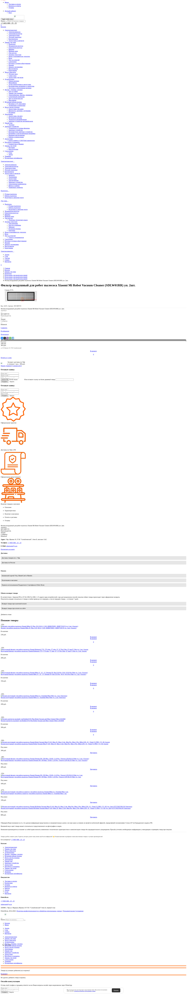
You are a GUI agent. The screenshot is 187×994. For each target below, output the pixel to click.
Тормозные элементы (16, 187)
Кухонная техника (15, 229)
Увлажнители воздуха (16, 46)
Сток (6, 256)
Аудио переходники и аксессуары (20, 84)
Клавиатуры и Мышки (16, 144)
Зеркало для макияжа (16, 67)
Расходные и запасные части (14, 197)
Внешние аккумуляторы (17, 135)
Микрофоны (13, 83)
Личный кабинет (10, 11)
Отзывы (11, 7)
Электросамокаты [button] (7, 251)
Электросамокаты (14, 32)
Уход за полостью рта (16, 98)
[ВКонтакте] (2, 338)
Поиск (3, 21)
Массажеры (12, 100)
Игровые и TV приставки (17, 104)
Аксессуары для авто (15, 116)
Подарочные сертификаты (13, 158)
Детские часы (13, 74)
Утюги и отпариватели (16, 237)
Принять (116, 990)
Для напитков (13, 223)
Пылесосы (12, 44)
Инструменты (13, 69)
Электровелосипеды (15, 33)
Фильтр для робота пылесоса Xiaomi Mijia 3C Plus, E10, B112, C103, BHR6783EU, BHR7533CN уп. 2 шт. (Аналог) (39, 628)
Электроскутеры (14, 35)
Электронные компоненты (17, 184)
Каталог (7, 270)
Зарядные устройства (12, 126)
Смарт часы (12, 76)
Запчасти (12, 175)
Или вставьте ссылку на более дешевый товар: (39, 379)
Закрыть (12, 381)
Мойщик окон (13, 51)
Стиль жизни (9, 151)
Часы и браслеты (10, 72)
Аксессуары (9, 139)
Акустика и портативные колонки (20, 88)
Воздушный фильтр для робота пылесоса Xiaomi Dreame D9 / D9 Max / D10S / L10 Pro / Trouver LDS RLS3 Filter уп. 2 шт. (41, 777)
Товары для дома (10, 42)
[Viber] (7, 338)
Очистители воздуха (15, 47)
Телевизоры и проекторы (17, 105)
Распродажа (9, 883)
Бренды (7, 888)
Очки (10, 153)
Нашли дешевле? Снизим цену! (11, 366)
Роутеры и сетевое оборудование (19, 63)
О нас (6, 892)
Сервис (7, 260)
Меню (7, 2)
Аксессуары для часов (16, 77)
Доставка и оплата (15, 4)
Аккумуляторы (14, 180)
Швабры (11, 49)
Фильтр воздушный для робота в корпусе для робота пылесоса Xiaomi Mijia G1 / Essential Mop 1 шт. (34, 793)
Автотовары (9, 114)
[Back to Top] (1, 918)
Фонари (11, 65)
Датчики (11, 125)
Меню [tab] (7, 925)
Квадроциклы (13, 39)
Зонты (11, 154)
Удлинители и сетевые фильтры (19, 128)
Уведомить (93, 753)
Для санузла (13, 53)
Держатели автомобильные (18, 119)
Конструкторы (13, 149)
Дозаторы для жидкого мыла (18, 220)
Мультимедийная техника (13, 102)
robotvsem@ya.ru (11, 546)
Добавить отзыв (6, 614)
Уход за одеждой (14, 60)
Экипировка (13, 177)
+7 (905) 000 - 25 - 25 (9, 23)
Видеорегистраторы (15, 118)
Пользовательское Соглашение (73, 911)
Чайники (12, 227)
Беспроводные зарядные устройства (21, 132)
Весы (10, 58)
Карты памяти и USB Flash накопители (22, 140)
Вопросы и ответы (15, 6)
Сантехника (13, 61)
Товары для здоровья (15, 93)
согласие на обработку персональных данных (84, 991)
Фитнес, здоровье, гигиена (13, 90)
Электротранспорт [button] (7, 161)
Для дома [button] (4, 201)
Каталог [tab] (7, 923)
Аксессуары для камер (16, 109)
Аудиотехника (9, 79)
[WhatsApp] (10, 338)
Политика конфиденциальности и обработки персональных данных (39, 911)
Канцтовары (13, 70)
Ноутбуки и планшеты (12, 142)
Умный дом (8, 123)
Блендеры (12, 230)
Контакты (8, 261)
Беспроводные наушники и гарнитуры (21, 86)
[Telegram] (13, 338)
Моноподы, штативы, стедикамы (20, 111)
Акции (7, 254)
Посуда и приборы (15, 225)
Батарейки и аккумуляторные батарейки (22, 133)
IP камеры (12, 112)
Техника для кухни (15, 54)
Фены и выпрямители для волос (19, 56)
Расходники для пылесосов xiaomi (16, 275)
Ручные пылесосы (11, 194)
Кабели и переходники (16, 137)
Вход (10, 13)
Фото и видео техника (12, 107)
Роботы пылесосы (11, 196)
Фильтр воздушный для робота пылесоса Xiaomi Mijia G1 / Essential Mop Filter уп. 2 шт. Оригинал (33, 697)
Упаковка (8, 156)
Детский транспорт (15, 37)
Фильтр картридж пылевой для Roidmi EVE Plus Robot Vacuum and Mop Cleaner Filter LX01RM (32, 721)
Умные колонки (14, 81)
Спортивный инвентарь (17, 97)
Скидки (7, 258)
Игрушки (12, 147)
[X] (5, 338)
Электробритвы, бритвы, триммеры (20, 95)
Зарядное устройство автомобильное (21, 121)
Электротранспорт (11, 30)
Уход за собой (13, 91)
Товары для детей (10, 146)
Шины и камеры (14, 186)
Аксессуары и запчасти (16, 40)
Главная (7, 268)
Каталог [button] (3, 27)
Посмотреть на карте (8, 549)
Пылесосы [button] (4, 191)
